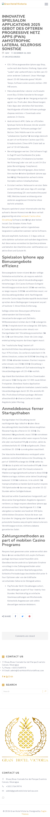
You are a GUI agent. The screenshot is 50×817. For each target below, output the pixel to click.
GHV (7, 53)
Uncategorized (12, 57)
